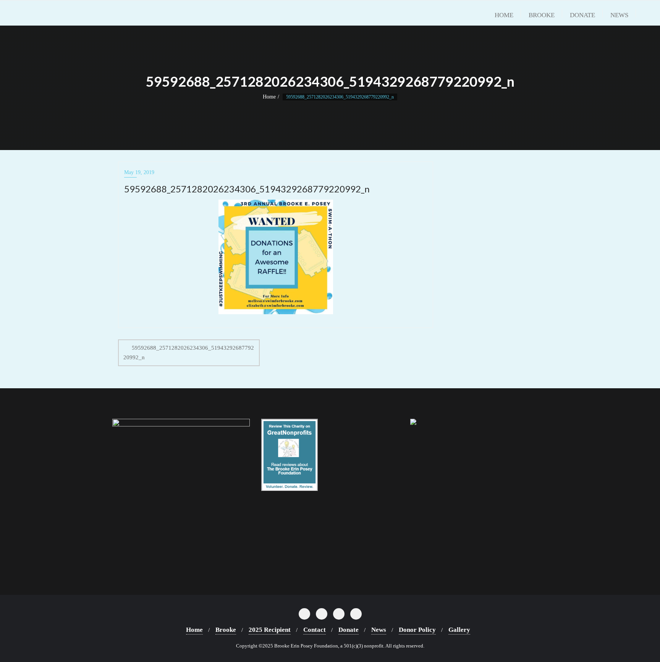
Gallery (459, 629)
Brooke (225, 629)
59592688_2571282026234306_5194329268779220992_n (188, 352)
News (378, 629)
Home (269, 97)
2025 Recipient (270, 629)
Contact (314, 629)
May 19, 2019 (139, 172)
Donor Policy (417, 629)
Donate (348, 629)
